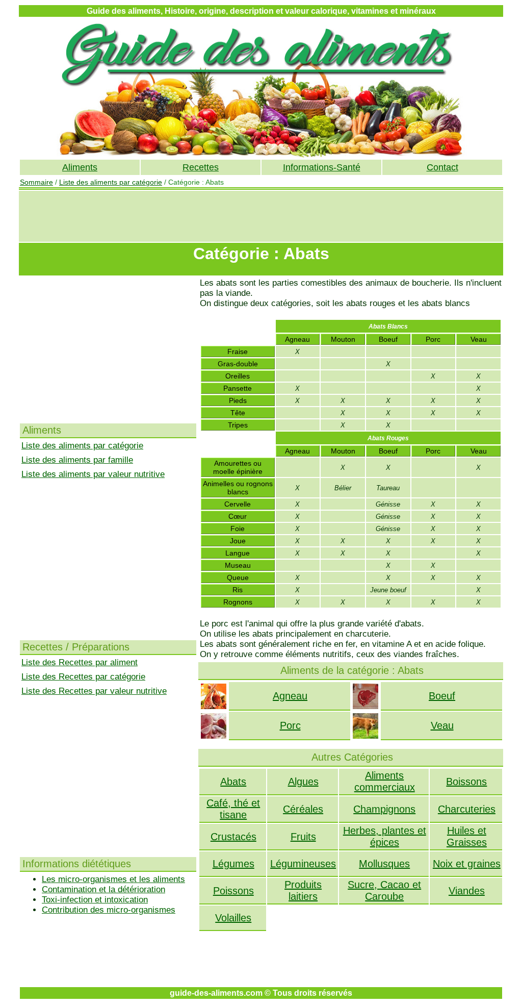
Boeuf (442, 695)
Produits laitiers (303, 890)
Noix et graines (467, 863)
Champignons (384, 809)
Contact (442, 167)
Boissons (466, 781)
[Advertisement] (261, 216)
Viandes (467, 890)
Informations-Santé (321, 167)
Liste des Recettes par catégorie (83, 677)
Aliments (79, 167)
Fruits (303, 836)
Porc (290, 725)
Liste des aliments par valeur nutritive (93, 474)
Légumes (233, 863)
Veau (442, 725)
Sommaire (36, 182)
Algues (303, 781)
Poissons (233, 890)
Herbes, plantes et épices (384, 836)
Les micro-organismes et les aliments (113, 879)
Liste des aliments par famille (77, 460)
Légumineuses (303, 863)
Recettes (200, 167)
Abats (233, 781)
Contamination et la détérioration (103, 889)
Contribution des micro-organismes (108, 910)
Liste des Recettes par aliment (79, 662)
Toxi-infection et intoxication (95, 899)
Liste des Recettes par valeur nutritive (94, 691)
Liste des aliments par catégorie (110, 182)
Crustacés (233, 836)
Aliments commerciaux (384, 781)
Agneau (290, 695)
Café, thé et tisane (233, 808)
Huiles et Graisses (467, 836)
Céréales (303, 809)
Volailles (233, 917)
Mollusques (384, 863)
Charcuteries (466, 809)
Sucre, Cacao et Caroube (384, 890)
